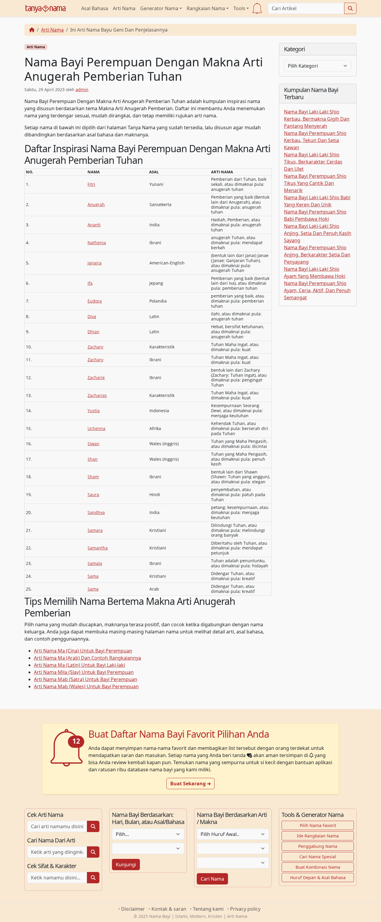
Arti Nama (124, 8)
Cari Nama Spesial (317, 856)
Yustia (94, 410)
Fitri (91, 184)
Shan (93, 459)
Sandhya (96, 512)
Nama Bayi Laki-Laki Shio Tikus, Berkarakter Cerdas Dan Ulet (313, 161)
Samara (95, 530)
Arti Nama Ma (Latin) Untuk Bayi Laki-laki (79, 665)
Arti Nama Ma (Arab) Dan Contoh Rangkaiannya (87, 658)
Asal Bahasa (94, 8)
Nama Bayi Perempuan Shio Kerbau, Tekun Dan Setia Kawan (315, 140)
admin (82, 89)
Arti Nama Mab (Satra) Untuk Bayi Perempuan (85, 679)
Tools (239, 8)
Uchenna (96, 428)
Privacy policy (245, 909)
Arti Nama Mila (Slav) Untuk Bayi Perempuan (84, 672)
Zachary (95, 347)
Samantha (98, 548)
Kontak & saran (169, 909)
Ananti (94, 225)
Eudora (95, 301)
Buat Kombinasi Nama (318, 867)
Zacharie (96, 377)
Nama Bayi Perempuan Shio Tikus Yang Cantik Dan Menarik (315, 183)
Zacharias (97, 395)
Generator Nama (159, 8)
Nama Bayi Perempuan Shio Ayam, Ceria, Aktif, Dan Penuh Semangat (317, 290)
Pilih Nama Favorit (318, 825)
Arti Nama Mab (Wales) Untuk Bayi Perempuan (86, 686)
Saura (93, 494)
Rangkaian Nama (206, 8)
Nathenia (97, 242)
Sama (93, 576)
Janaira (95, 263)
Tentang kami (208, 909)
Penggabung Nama (317, 846)
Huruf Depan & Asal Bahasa (318, 877)
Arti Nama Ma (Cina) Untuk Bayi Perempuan (83, 650)
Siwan (93, 443)
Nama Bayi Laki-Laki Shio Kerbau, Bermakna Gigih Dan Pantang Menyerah (316, 118)
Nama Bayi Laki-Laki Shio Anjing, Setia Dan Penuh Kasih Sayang (317, 233)
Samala (95, 563)
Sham (93, 476)
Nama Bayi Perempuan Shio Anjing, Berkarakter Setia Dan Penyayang (317, 254)
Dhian (93, 331)
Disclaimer (133, 909)
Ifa (90, 283)
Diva (92, 316)
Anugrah (96, 204)
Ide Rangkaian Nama (318, 836)
